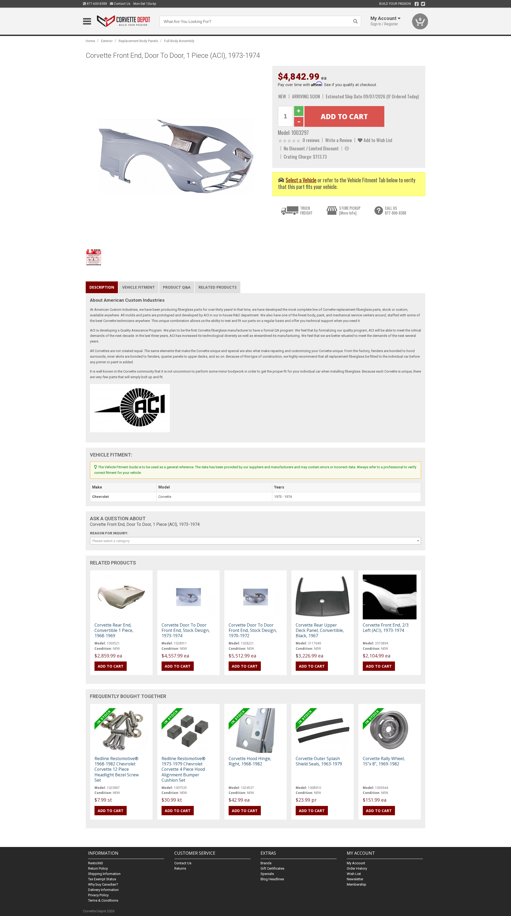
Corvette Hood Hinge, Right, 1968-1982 (250, 761)
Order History (357, 868)
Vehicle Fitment (138, 287)
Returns (180, 868)
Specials (267, 874)
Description (101, 287)
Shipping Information (104, 874)
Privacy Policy (98, 895)
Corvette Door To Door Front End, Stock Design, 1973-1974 (186, 630)
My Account (356, 863)
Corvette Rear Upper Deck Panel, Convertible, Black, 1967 (320, 630)
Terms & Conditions (103, 900)
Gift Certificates (272, 868)
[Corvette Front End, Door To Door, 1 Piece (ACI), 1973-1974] (176, 156)
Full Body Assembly (179, 41)
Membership (356, 884)
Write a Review (338, 139)
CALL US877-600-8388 (395, 210)
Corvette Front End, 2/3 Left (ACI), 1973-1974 (386, 627)
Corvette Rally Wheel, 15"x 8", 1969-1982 (384, 761)
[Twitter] (423, 4)
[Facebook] (417, 4)
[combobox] (255, 540)
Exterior (107, 41)
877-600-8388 (96, 4)
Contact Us (121, 4)
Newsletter (355, 879)
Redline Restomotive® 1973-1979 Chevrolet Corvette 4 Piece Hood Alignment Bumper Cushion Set (183, 769)
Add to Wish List (377, 139)
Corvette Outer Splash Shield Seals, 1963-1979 (319, 761)
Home (90, 41)
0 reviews (311, 139)
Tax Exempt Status (102, 879)
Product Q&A (177, 287)
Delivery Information (103, 890)
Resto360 (95, 863)
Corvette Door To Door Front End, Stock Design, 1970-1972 (253, 630)
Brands (266, 863)
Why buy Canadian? (103, 884)
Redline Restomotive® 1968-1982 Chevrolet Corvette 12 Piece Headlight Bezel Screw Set (116, 769)
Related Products (218, 287)
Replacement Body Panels (138, 41)
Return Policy (98, 868)
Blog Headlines (272, 879)
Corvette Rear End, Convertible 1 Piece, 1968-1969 (113, 630)
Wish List (354, 874)
